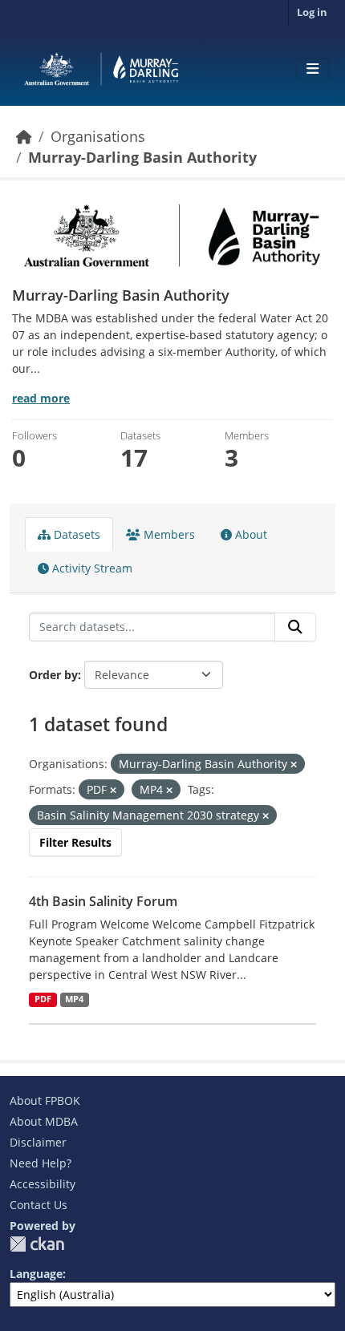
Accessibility (42, 1183)
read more (41, 398)
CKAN (37, 1244)
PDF (42, 999)
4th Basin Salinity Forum (103, 901)
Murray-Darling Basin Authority (142, 157)
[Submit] (295, 627)
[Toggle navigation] (312, 69)
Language (36, 1273)
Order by (53, 674)
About (249, 534)
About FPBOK (45, 1100)
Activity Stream (90, 568)
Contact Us (38, 1204)
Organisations (98, 136)
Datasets (75, 534)
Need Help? (40, 1163)
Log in (312, 12)
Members (167, 534)
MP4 (74, 999)
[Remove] (293, 765)
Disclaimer (38, 1142)
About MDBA (44, 1121)
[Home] (24, 136)
